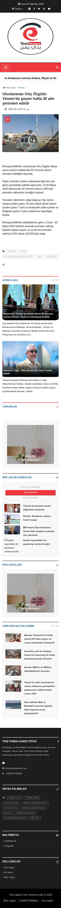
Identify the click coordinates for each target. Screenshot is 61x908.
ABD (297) (34, 818)
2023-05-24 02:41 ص (18, 109)
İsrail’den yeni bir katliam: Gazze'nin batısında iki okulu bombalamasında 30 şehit (39, 655)
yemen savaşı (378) (25, 813)
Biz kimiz (8, 872)
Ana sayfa (10, 87)
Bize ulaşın (9, 877)
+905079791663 (14, 773)
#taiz (23, 251)
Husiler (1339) (11, 803)
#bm (39, 257)
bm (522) (8, 813)
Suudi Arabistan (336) (15, 818)
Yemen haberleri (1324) (35, 803)
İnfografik (8, 846)
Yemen (21, 87)
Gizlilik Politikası (29, 900)
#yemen (12, 251)
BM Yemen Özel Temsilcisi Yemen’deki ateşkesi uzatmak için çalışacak (38, 531)
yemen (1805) (32, 798)
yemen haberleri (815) (33, 808)
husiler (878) (10, 808)
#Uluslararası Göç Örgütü (18, 257)
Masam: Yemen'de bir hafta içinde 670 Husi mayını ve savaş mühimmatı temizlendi (39, 639)
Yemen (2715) (14, 798)
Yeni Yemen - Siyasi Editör (16, 310)
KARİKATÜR (10, 841)
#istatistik (51, 257)
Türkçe (17, 8)
